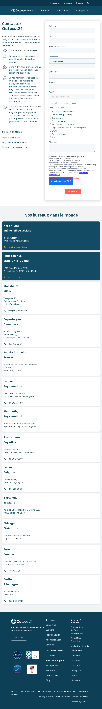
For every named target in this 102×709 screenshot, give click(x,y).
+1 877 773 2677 (15, 277)
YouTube (76, 665)
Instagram (76, 670)
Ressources (62, 10)
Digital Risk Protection (76, 639)
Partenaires (55, 3)
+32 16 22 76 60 (14, 489)
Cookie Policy (82, 691)
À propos (80, 10)
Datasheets (51, 655)
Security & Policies (46, 696)
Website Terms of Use (66, 691)
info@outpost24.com (17, 247)
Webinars (50, 670)
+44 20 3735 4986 (15, 402)
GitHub (75, 675)
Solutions (28, 10)
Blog (48, 680)
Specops (50, 644)
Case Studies (52, 675)
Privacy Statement (63, 696)
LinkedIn (76, 655)
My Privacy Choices (80, 701)
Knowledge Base (53, 639)
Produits (45, 10)
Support (50, 629)
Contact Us (51, 625)
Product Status (53, 634)
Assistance (68, 3)
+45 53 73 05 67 (14, 343)
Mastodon (76, 660)
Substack (76, 680)
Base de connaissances (12, 147)
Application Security (80, 646)
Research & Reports (55, 660)
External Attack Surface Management (78, 630)
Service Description (80, 696)
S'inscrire (19, 637)
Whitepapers (52, 665)
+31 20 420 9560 (15, 458)
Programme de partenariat (14, 142)
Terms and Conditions (46, 691)
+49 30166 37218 (15, 601)
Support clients (9, 137)
